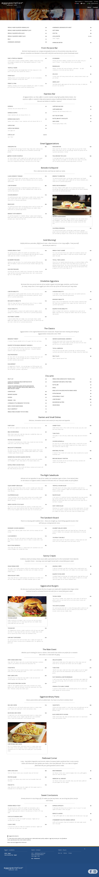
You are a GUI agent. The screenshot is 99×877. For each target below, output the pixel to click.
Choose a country (88, 1)
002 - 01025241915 (35, 858)
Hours (83, 3)
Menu (89, 7)
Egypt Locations (78, 1)
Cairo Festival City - (10, 855)
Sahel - (7, 853)
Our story (96, 1)
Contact (95, 7)
